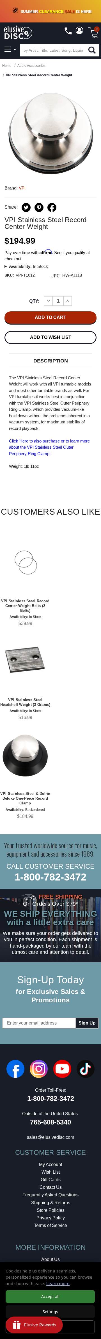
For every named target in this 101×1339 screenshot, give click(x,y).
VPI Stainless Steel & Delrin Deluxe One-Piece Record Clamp (25, 798)
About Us (50, 1259)
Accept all (50, 1296)
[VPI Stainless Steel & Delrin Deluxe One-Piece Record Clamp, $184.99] (25, 755)
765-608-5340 (50, 1122)
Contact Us (51, 1187)
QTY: (34, 301)
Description (50, 361)
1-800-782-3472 (50, 877)
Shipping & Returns (50, 1202)
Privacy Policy (50, 1217)
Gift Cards (51, 1179)
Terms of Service (50, 1225)
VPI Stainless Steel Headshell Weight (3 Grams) (25, 702)
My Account (50, 1164)
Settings (50, 1311)
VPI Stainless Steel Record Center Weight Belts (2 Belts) (25, 606)
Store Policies (51, 1210)
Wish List (51, 1172)
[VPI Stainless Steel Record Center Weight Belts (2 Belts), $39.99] (25, 562)
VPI (22, 188)
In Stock (28, 266)
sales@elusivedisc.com (50, 1137)
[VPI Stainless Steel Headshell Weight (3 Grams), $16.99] (25, 661)
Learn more (58, 1283)
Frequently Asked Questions (50, 1194)
